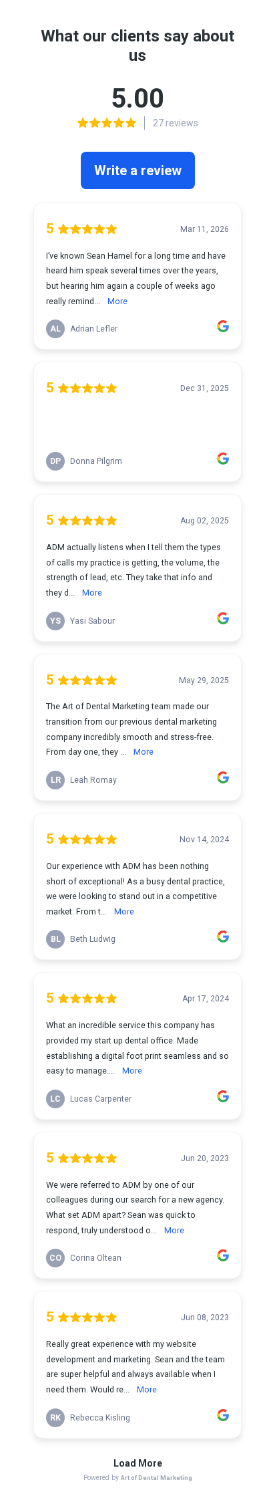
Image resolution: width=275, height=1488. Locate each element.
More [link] (117, 301)
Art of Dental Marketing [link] (156, 1477)
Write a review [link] (138, 170)
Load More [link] (137, 1463)
